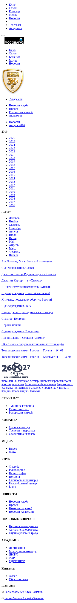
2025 (12, 141)
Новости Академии (21, 511)
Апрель (14, 245)
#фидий (6, 391)
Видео (13, 448)
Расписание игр (19, 409)
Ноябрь (13, 221)
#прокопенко (65, 384)
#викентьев (21, 387)
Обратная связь (18, 579)
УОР (12, 557)
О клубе (14, 466)
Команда (14, 11)
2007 (12, 201)
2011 (12, 188)
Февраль (14, 251)
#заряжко (7, 387)
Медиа (13, 14)
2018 (12, 164)
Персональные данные (23, 526)
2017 (12, 168)
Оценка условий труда (23, 533)
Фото (12, 452)
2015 (12, 175)
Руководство (17, 470)
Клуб (12, 4)
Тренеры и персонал (22, 430)
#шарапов (18, 384)
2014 (12, 178)
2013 (12, 181)
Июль (12, 234)
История (14, 476)
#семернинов (38, 380)
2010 (12, 191)
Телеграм (15, 24)
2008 (12, 198)
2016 (12, 171)
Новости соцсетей (20, 508)
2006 (12, 205)
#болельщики (20, 391)
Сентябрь (15, 228)
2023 (12, 148)
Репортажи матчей (21, 112)
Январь (13, 255)
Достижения (17, 547)
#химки (35, 391)
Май (12, 241)
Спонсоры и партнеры (23, 480)
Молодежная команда (22, 551)
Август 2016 (17, 125)
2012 (12, 185)
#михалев (35, 387)
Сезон (13, 8)
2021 (12, 154)
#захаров (53, 380)
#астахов (23, 380)
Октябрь (14, 224)
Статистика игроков (22, 433)
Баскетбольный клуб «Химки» (24, 591)
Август (13, 231)
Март (12, 248)
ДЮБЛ (13, 554)
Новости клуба (18, 105)
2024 (12, 144)
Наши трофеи (17, 473)
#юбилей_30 (9, 380)
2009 (12, 195)
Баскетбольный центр (23, 483)
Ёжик (12, 486)
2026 (12, 138)
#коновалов (32, 384)
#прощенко (49, 387)
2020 (12, 158)
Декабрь (14, 218)
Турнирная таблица (21, 405)
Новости (14, 18)
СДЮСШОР (17, 561)
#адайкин (63, 387)
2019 (12, 161)
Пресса (13, 108)
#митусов (65, 380)
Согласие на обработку (23, 529)
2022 (12, 151)
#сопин (6, 384)
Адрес (13, 575)
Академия (15, 28)
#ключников (48, 384)
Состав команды (19, 427)
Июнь (12, 238)
